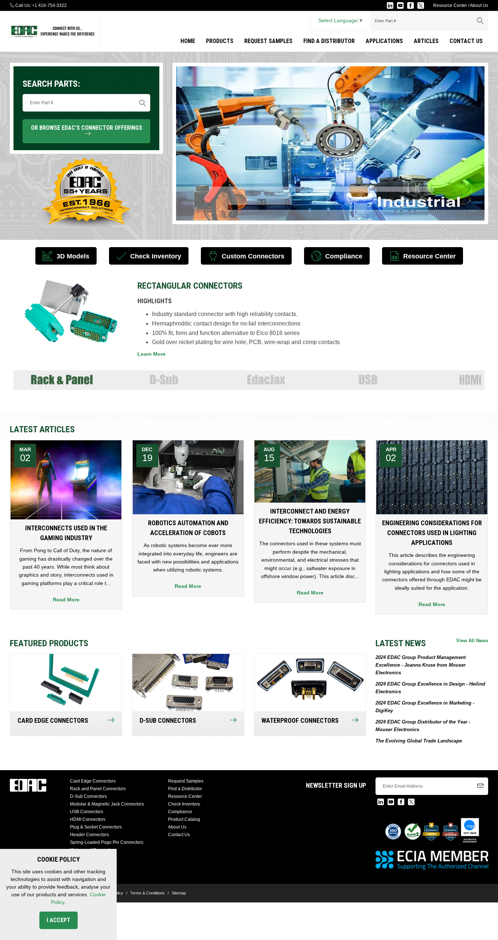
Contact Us (466, 41)
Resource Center (450, 5)
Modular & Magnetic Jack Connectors (107, 804)
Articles (426, 41)
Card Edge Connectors (93, 781)
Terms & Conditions (147, 893)
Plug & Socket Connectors (96, 827)
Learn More (151, 354)
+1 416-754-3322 (49, 5)
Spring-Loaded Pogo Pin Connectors (106, 842)
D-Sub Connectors (88, 796)
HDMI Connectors (87, 819)
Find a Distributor (329, 41)
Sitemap (179, 893)
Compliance (180, 811)
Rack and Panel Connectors (98, 788)
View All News (472, 640)
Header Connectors (89, 834)
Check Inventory (184, 804)
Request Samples (268, 41)
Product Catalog (184, 819)
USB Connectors (86, 811)
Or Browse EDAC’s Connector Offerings (86, 131)
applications (384, 41)
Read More (66, 599)
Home (187, 41)
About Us (479, 5)
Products (219, 41)
